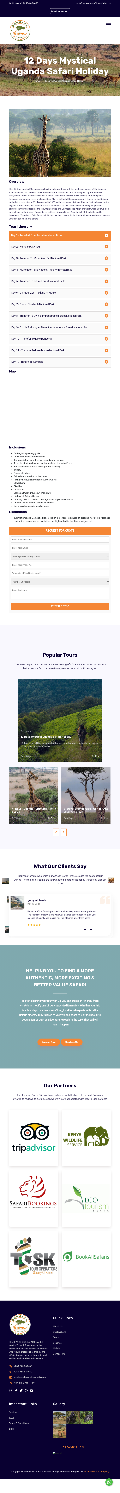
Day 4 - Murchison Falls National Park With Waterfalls (41, 269)
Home (37, 81)
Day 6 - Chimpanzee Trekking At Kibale (33, 292)
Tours (56, 1337)
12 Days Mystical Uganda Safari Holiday (46, 736)
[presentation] (56, 832)
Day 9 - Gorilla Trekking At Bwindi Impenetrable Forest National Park (50, 327)
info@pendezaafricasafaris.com (95, 3)
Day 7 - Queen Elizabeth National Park (32, 304)
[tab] (60, 236)
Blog (11, 1429)
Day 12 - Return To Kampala (27, 361)
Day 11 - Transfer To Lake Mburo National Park (38, 350)
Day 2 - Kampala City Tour (26, 246)
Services (13, 1412)
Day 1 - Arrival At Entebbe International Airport (37, 235)
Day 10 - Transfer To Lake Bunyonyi (31, 338)
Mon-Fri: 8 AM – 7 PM (24, 1383)
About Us (58, 1326)
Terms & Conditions (19, 1423)
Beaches (57, 1343)
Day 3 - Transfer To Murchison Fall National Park (38, 258)
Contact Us (71, 1042)
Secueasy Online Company (96, 1471)
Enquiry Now (49, 1042)
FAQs (11, 1418)
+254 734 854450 (23, 1371)
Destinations (59, 1332)
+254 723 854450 (23, 1366)
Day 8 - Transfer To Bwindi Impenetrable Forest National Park (46, 315)
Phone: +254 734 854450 (25, 3)
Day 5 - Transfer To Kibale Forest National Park (38, 281)
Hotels (56, 1348)
